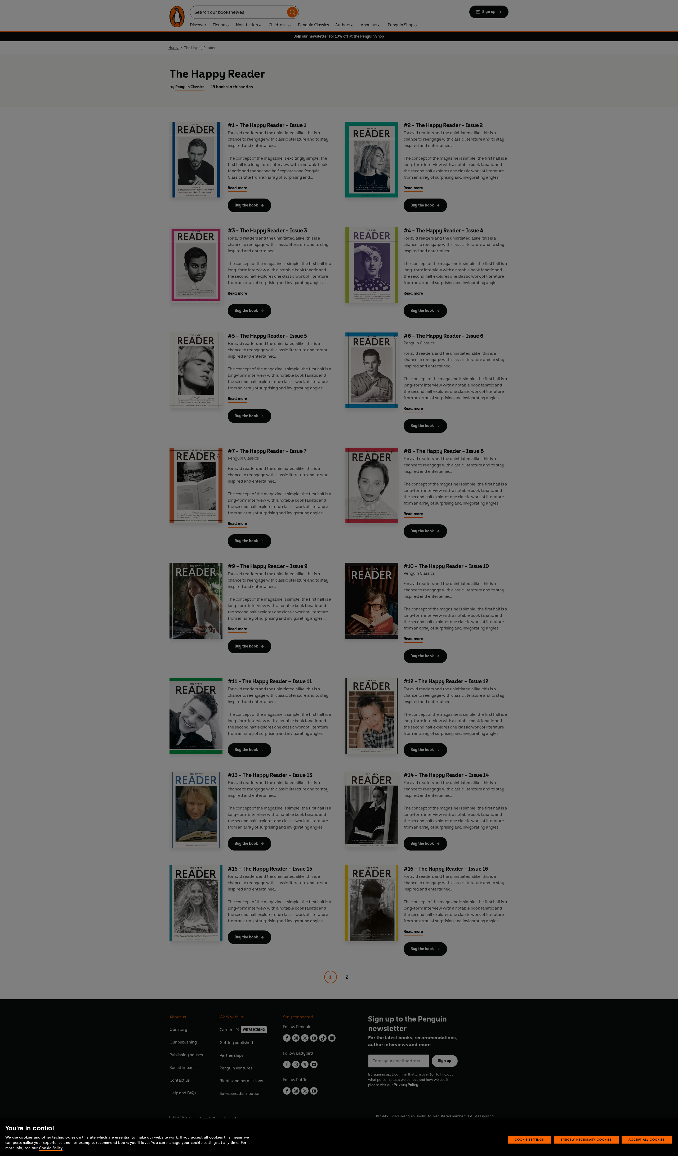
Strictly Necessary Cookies (586, 1139)
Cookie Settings (529, 1139)
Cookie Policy (51, 1148)
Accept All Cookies (646, 1139)
